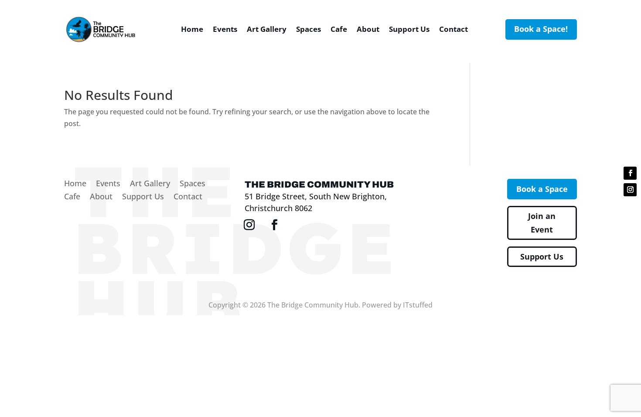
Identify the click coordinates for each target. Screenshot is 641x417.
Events (225, 29)
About (368, 29)
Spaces (308, 29)
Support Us (409, 29)
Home (192, 29)
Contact (453, 29)
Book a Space (542, 189)
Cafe (339, 29)
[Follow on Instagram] (630, 189)
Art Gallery (266, 29)
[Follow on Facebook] (630, 173)
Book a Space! (541, 29)
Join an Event (542, 223)
